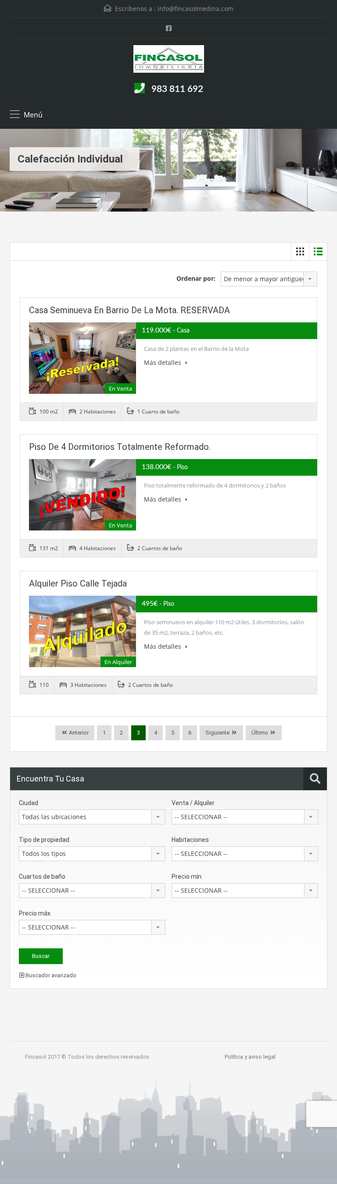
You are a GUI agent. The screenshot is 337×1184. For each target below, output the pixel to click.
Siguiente (217, 732)
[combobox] (269, 279)
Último (259, 732)
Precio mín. (187, 876)
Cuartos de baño (42, 876)
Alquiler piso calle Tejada (78, 583)
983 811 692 (177, 89)
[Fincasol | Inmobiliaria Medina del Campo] (168, 60)
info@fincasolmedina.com (195, 8)
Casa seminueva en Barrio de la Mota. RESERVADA (129, 310)
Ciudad (28, 802)
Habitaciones (190, 839)
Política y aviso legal (250, 1056)
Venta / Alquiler (193, 802)
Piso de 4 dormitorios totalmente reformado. (120, 447)
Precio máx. (35, 913)
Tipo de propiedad (44, 839)
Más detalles (163, 362)
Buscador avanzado (50, 975)
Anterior (78, 732)
